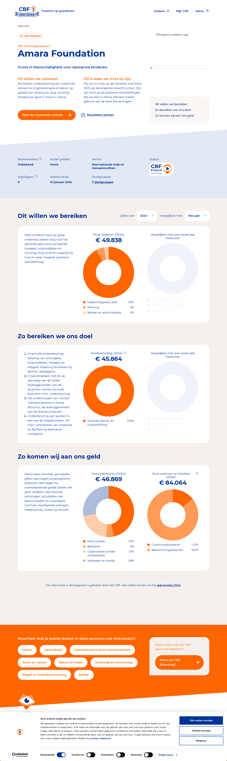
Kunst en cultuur (34, 662)
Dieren (27, 650)
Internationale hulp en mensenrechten (102, 650)
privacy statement (100, 738)
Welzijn (84, 675)
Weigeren (201, 740)
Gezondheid (53, 650)
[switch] (90, 754)
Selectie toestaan (201, 730)
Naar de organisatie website (42, 115)
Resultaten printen (100, 115)
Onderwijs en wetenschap (114, 662)
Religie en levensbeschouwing (44, 675)
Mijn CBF (182, 11)
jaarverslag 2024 (169, 585)
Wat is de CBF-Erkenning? (170, 662)
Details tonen (166, 755)
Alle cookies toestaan (201, 720)
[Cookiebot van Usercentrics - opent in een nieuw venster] (20, 755)
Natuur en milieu (71, 662)
